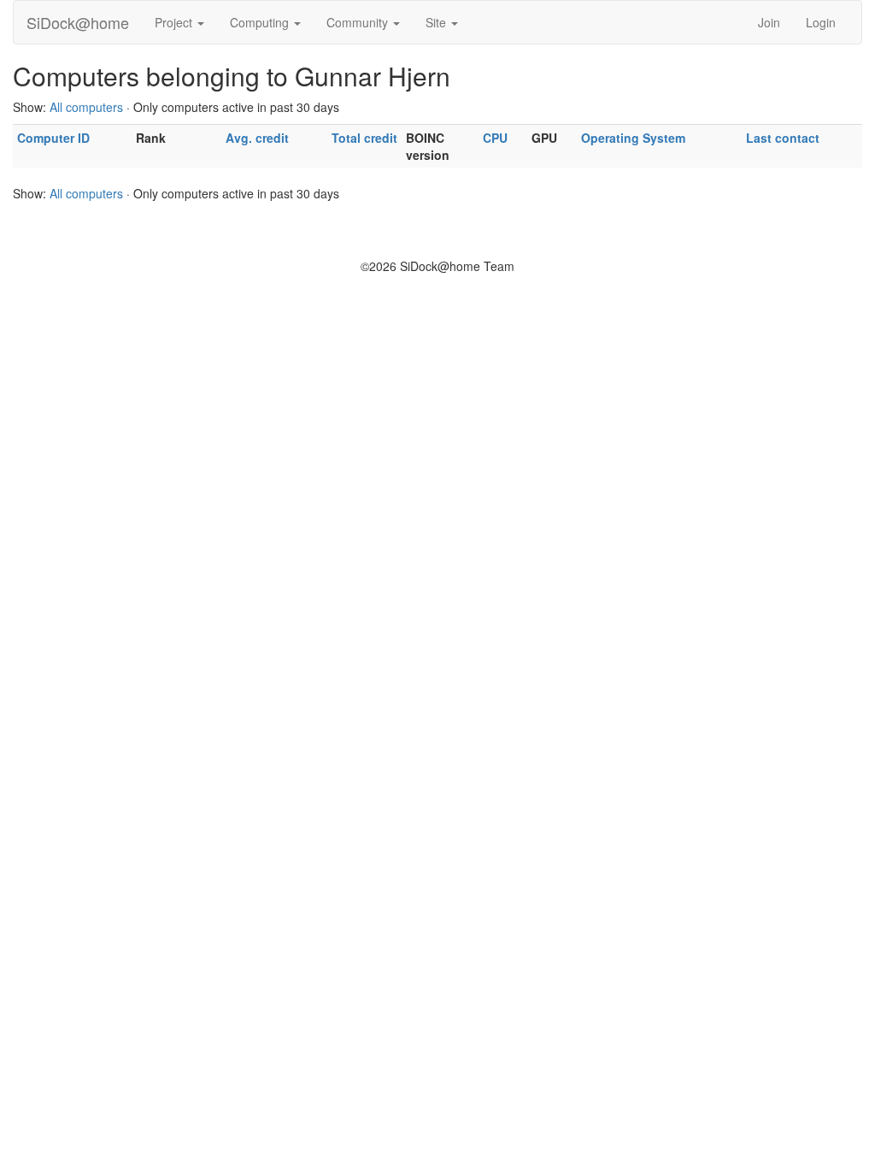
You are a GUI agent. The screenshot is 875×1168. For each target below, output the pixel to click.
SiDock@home (77, 22)
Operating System (633, 137)
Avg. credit (257, 137)
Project (175, 22)
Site (437, 22)
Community (358, 22)
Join (769, 22)
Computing (261, 22)
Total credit (364, 137)
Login (821, 22)
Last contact (782, 137)
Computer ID (53, 137)
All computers (86, 106)
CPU (495, 137)
